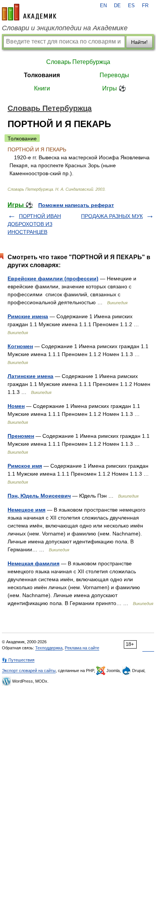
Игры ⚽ (114, 88)
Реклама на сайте (82, 648)
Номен (16, 406)
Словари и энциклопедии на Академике (65, 28)
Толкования (42, 75)
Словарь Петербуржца (78, 62)
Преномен (21, 436)
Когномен (20, 346)
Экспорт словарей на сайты (29, 670)
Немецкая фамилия (33, 563)
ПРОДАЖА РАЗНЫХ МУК (112, 216)
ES (131, 5)
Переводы (114, 75)
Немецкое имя (26, 510)
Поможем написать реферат (76, 205)
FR (145, 5)
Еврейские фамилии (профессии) (53, 278)
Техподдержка (48, 648)
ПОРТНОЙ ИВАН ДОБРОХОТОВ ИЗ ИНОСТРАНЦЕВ (34, 224)
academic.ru (29, 12)
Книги (42, 88)
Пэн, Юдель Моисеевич (39, 496)
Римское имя (25, 466)
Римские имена (28, 316)
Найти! (139, 42)
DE (117, 5)
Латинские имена (30, 376)
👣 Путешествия (18, 660)
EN (103, 5)
